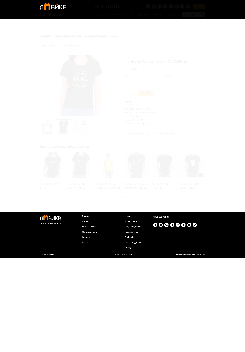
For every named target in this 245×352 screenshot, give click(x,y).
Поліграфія (130, 237)
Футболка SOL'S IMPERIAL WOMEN (108, 185)
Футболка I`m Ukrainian (160, 185)
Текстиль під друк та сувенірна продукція (61, 35)
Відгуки (172, 14)
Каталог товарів (116, 14)
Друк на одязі (131, 221)
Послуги (97, 14)
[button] (148, 6)
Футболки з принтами (96, 35)
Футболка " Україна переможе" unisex (136, 185)
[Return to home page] (53, 6)
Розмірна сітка (131, 232)
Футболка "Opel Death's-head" (190, 185)
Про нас (83, 14)
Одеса (114, 35)
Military (128, 247)
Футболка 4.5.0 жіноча (49, 185)
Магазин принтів (138, 14)
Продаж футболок (133, 226)
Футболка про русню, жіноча (76, 185)
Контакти (158, 14)
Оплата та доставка (134, 242)
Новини (128, 216)
